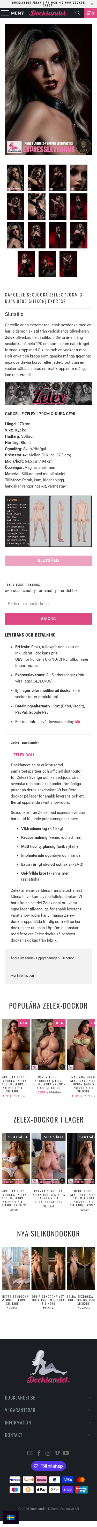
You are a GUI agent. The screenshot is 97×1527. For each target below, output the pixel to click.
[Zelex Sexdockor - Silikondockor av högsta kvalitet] (48, 403)
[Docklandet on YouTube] (66, 1453)
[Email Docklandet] (30, 1453)
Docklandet (38, 1509)
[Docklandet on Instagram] (48, 1453)
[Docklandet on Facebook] (39, 1453)
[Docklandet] (48, 13)
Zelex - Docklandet (25, 743)
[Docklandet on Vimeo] (57, 1453)
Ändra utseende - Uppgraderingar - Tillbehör (42, 958)
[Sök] (78, 13)
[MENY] (3, 13)
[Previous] (9, 90)
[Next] (88, 90)
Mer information (22, 975)
